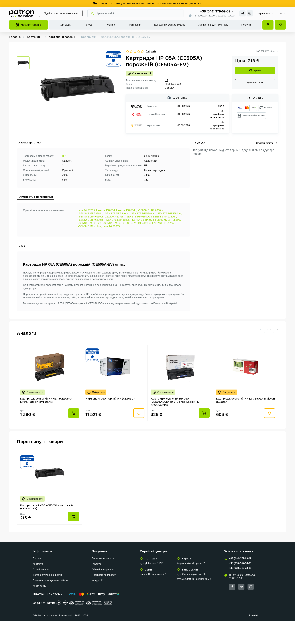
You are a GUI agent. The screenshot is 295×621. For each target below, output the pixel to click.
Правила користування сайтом (50, 580)
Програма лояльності (104, 575)
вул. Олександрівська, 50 (191, 574)
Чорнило (111, 24)
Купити (258, 70)
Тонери (88, 24)
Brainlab (253, 615)
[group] (78, 88)
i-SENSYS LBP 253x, (142, 220)
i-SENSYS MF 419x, (137, 223)
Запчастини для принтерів (213, 24)
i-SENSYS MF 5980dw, (169, 213)
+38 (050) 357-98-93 (240, 563)
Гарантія (97, 564)
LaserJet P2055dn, (126, 210)
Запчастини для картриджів (169, 24)
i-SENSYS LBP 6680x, (117, 220)
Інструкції (97, 580)
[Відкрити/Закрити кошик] (280, 25)
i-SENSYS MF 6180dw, (138, 216)
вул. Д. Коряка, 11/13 (151, 563)
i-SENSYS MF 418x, (114, 223)
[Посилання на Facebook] (232, 587)
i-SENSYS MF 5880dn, (90, 213)
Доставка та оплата (103, 558)
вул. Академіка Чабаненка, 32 (194, 579)
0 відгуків (151, 51)
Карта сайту (39, 586)
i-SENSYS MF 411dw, (90, 226)
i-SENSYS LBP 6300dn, (151, 210)
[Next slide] (274, 333)
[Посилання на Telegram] (242, 13)
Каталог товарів (31, 24)
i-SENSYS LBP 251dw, (168, 220)
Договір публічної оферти (47, 575)
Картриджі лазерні (61, 36)
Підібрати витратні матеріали (61, 13)
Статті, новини (41, 569)
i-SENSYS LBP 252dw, (162, 223)
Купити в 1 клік (255, 82)
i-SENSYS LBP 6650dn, (91, 216)
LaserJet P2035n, (114, 216)
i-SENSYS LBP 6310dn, (91, 220)
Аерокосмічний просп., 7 (191, 563)
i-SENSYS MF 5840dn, (116, 213)
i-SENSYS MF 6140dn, (164, 216)
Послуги (246, 24)
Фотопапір (135, 24)
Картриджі (65, 24)
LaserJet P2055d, (105, 210)
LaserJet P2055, (86, 210)
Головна (15, 36)
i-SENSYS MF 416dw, (90, 223)
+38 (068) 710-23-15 (240, 568)
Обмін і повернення (103, 569)
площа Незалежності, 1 (153, 574)
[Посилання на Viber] (250, 13)
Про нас (37, 558)
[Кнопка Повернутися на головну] (21, 13)
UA (280, 13)
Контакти (38, 564)
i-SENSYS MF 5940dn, (142, 213)
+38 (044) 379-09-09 (215, 11)
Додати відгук (264, 143)
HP (166, 80)
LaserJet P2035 (111, 226)
